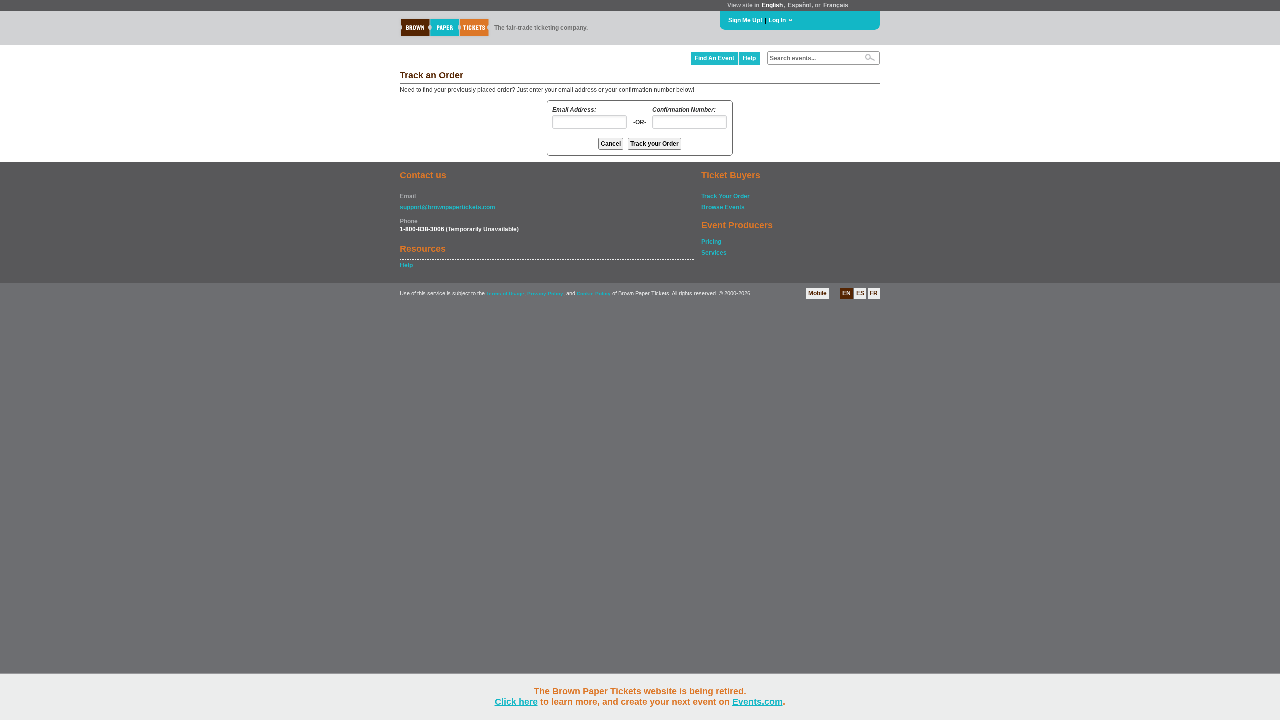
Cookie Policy (594, 293)
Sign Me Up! (745, 20)
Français (836, 5)
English (772, 5)
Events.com (757, 702)
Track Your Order (726, 196)
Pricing (712, 242)
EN (846, 293)
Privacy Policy (546, 293)
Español (799, 5)
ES (860, 293)
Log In (777, 20)
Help (749, 58)
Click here (516, 702)
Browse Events (723, 207)
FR (874, 293)
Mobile (817, 293)
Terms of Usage (505, 293)
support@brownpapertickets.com (448, 207)
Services (714, 253)
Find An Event (714, 58)
